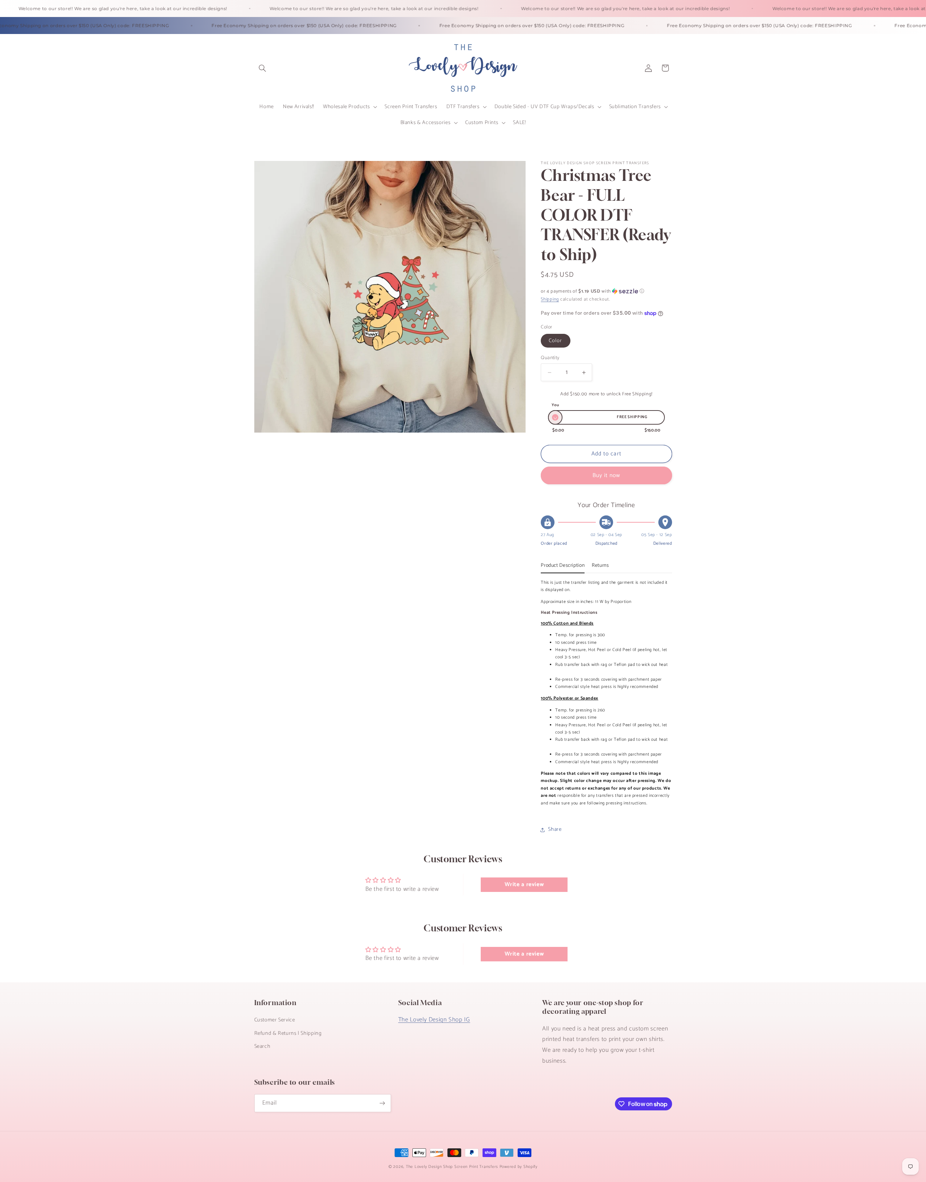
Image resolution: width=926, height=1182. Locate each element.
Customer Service (274, 1020)
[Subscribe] (382, 1103)
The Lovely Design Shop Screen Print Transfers (452, 1166)
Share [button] (554, 829)
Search (262, 1046)
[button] (262, 68)
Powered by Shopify (519, 1166)
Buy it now (606, 475)
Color (555, 340)
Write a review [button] (524, 884)
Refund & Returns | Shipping (288, 1033)
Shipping (550, 299)
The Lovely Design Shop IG (434, 1020)
